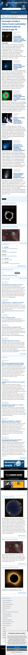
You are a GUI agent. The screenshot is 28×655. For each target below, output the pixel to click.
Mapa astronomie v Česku (8, 621)
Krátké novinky (6, 279)
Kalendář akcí (5, 244)
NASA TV (4, 610)
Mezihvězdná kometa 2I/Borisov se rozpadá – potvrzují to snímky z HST (19, 97)
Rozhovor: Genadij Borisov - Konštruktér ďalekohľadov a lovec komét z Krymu (11, 421)
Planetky (4, 631)
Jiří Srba (14, 33)
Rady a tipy (5, 617)
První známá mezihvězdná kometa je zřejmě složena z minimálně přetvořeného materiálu (14, 39)
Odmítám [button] (17, 649)
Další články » (23, 458)
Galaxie (4, 629)
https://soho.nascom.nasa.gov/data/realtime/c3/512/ (13, 335)
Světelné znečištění (7, 614)
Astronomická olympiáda (8, 604)
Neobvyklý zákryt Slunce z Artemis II (11, 340)
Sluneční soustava (16, 34)
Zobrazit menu (14, 12)
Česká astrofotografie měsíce (10, 226)
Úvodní (3, 15)
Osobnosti (15, 116)
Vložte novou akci (23, 243)
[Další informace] (14, 508)
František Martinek (16, 61)
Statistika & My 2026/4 (12, 318)
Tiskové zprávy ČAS (7, 602)
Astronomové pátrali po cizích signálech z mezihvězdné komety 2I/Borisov (19, 147)
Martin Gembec (5, 283)
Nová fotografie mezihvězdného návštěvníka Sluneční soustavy (18, 175)
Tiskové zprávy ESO (7, 606)
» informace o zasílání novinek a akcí (9, 275)
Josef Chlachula (5, 316)
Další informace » (22, 535)
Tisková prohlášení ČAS (7, 600)
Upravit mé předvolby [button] (17, 652)
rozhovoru (4, 321)
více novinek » (23, 353)
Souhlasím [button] (17, 647)
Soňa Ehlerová (4, 301)
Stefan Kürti (15, 114)
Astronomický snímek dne (9, 203)
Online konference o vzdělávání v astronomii (13, 302)
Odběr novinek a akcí (7, 269)
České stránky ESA (6, 608)
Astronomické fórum (7, 623)
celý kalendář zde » (21, 266)
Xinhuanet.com (12, 297)
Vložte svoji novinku (23, 278)
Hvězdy (4, 627)
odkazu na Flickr (16, 350)
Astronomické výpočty (7, 616)
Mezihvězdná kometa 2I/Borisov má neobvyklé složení (19, 67)
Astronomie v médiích (7, 619)
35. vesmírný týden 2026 (8, 497)
